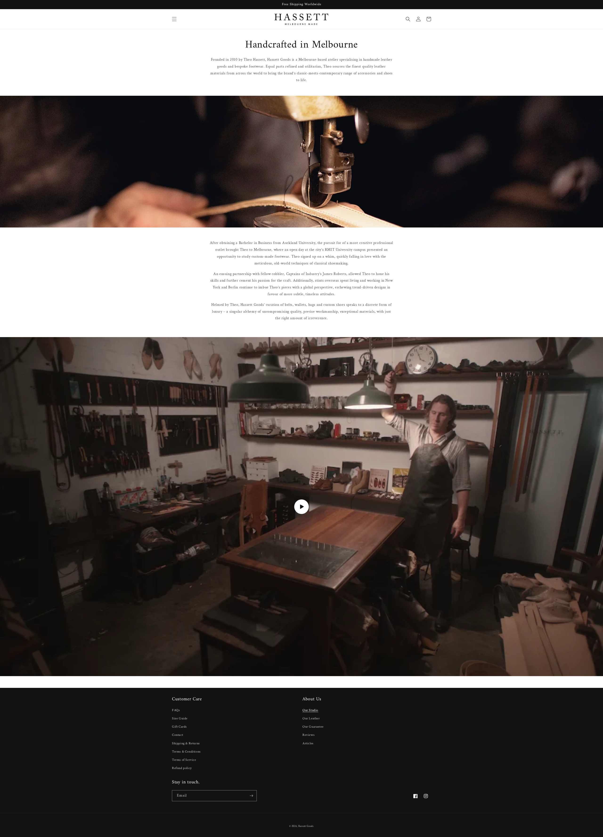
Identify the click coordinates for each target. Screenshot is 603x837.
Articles (308, 743)
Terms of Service (184, 760)
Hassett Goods (306, 826)
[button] (174, 19)
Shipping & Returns (186, 743)
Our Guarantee (313, 727)
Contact (177, 735)
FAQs (176, 710)
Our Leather (311, 718)
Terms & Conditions (186, 751)
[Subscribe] (251, 795)
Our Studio (310, 710)
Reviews (308, 735)
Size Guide (179, 718)
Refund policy (182, 768)
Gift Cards (179, 727)
